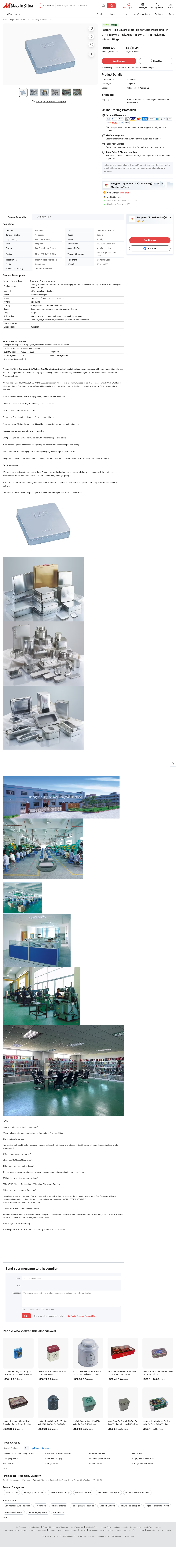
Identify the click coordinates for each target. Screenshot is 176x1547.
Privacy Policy (129, 1536)
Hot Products (21, 1527)
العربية (102, 1530)
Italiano (74, 1530)
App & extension (141, 14)
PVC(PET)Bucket (95, 1463)
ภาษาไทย (132, 1530)
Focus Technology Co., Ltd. (70, 1536)
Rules (171, 14)
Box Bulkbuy (58, 1512)
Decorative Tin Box (83, 1492)
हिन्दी (125, 1530)
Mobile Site (148, 1527)
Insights (157, 1527)
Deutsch (83, 1530)
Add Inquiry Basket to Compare (51, 101)
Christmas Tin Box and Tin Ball (58, 1453)
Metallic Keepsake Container (137, 1492)
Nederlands (93, 1530)
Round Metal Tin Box (14, 1512)
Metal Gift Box (47, 19)
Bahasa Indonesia (164, 1530)
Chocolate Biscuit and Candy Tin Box (18, 1453)
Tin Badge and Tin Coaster (142, 1463)
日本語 (118, 1530)
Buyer (112, 14)
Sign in (170, 7)
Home (5, 19)
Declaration (116, 1536)
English (24, 1530)
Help (125, 14)
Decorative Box (11, 1492)
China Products (34, 1527)
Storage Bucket (51, 1463)
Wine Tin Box (8, 1463)
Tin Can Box (40, 1505)
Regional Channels (120, 1527)
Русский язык (63, 1530)
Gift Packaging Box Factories (17, 1505)
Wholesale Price (92, 1527)
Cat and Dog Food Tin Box (99, 1458)
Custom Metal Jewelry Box (108, 1492)
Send (26, 1316)
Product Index (135, 1527)
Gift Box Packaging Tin (130, 1505)
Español (32, 1530)
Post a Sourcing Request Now (82, 1316)
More (5, 1517)
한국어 (110, 1530)
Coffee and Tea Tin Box (98, 1453)
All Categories (12, 14)
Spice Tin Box (136, 1453)
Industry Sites (106, 1527)
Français (52, 1530)
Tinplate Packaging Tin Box (157, 1505)
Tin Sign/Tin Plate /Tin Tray (142, 1458)
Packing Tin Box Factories (83, 1505)
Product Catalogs (41, 1448)
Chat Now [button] (158, 61)
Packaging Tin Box (11, 1458)
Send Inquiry (119, 61)
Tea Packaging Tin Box (38, 1512)
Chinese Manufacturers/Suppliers (55, 1527)
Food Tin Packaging (53, 1458)
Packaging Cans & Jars (33, 1492)
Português (42, 1530)
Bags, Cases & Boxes (17, 19)
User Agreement (103, 1536)
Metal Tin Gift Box (107, 1505)
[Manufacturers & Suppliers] (18, 6)
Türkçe (141, 1530)
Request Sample (147, 67)
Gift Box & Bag (33, 19)
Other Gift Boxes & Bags (59, 1492)
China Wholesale (77, 1527)
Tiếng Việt (151, 1530)
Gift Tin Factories (58, 1505)
